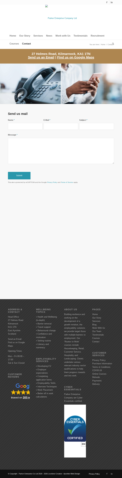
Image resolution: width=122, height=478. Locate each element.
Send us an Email (41, 57)
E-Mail (47, 120)
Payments (97, 381)
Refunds (96, 377)
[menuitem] (13, 36)
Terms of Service (67, 182)
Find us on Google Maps (75, 57)
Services (96, 321)
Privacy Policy (52, 182)
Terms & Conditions (101, 367)
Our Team (96, 331)
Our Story (96, 318)
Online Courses (99, 374)
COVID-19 (97, 370)
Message (12, 135)
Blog (94, 324)
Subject (83, 120)
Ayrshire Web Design (72, 474)
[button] (19, 391)
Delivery (96, 384)
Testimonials (98, 335)
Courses (96, 338)
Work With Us (98, 328)
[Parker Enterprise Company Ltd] (61, 18)
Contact (95, 341)
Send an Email (14, 339)
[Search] (112, 44)
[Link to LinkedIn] (111, 2)
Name (11, 120)
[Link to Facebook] (107, 2)
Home (95, 314)
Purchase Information (102, 363)
